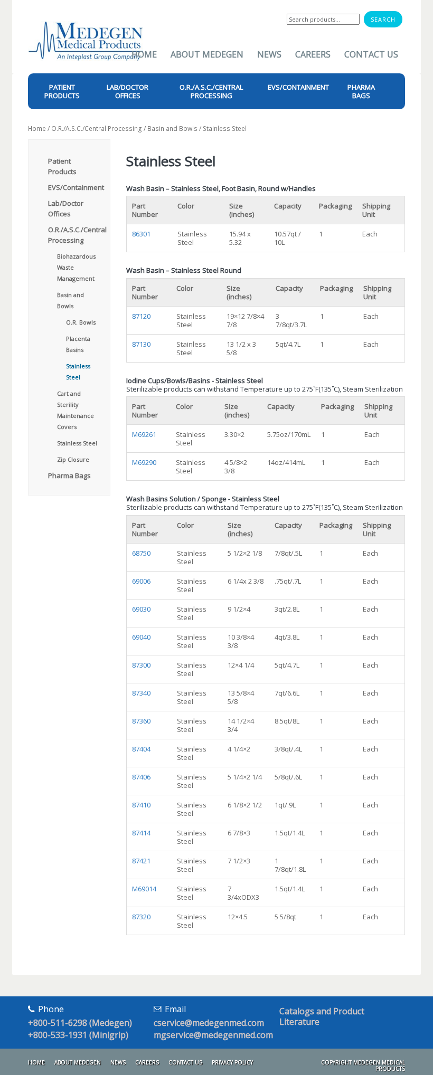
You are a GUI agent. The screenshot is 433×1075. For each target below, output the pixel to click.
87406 (141, 777)
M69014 (144, 888)
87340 (141, 693)
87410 (141, 805)
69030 (141, 609)
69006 (141, 581)
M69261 (144, 434)
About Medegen (207, 54)
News (269, 54)
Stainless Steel (77, 443)
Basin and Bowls (172, 128)
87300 (141, 665)
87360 (141, 721)
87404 (141, 749)
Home (144, 54)
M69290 (144, 462)
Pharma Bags (69, 475)
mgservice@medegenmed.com (213, 1035)
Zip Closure (73, 459)
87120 (141, 316)
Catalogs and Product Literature (321, 1016)
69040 (141, 637)
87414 (141, 833)
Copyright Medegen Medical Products (363, 1065)
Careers (313, 54)
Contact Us (371, 54)
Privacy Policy (232, 1062)
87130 (141, 344)
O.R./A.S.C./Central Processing (96, 128)
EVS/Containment (76, 187)
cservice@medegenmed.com (209, 1023)
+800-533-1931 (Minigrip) (78, 1035)
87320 (141, 916)
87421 (141, 860)
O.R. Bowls (81, 322)
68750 (141, 553)
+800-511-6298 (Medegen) (80, 1023)
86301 (141, 234)
